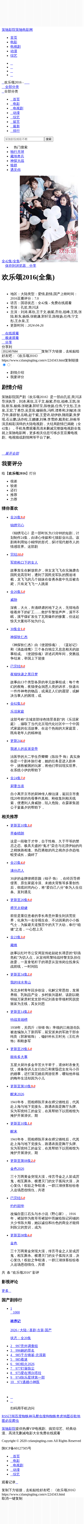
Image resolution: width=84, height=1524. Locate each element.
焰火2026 (22, 1364)
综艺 (13, 55)
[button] (17, 372)
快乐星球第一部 (27, 1377)
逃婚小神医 (25, 1382)
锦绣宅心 (17, 525)
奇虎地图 (63, 1416)
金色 (13, 1243)
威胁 (13, 600)
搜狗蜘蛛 (49, 1416)
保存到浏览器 (15, 265)
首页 (13, 37)
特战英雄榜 (19, 1019)
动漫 (13, 51)
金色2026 (17, 1168)
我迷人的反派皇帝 (24, 749)
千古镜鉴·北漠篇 (28, 1355)
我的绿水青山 (20, 982)
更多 (6, 1291)
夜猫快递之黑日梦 (24, 674)
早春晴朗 (17, 833)
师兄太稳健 (19, 908)
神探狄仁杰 (19, 637)
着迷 (19, 1359)
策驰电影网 (24, 29)
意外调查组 (24, 1346)
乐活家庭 (17, 711)
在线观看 (10, 333)
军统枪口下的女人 (24, 562)
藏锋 (13, 945)
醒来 (13, 1131)
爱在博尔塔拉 (25, 1373)
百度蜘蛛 (22, 1416)
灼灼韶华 (17, 1206)
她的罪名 (22, 1350)
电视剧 (15, 46)
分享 (31, 265)
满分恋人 (17, 870)
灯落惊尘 (22, 1368)
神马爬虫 (35, 1416)
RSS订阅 (8, 1416)
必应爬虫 (12, 1420)
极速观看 (10, 338)
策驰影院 (9, 29)
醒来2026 (17, 1094)
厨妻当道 (17, 786)
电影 (13, 42)
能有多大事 (19, 1057)
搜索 (48, 139)
